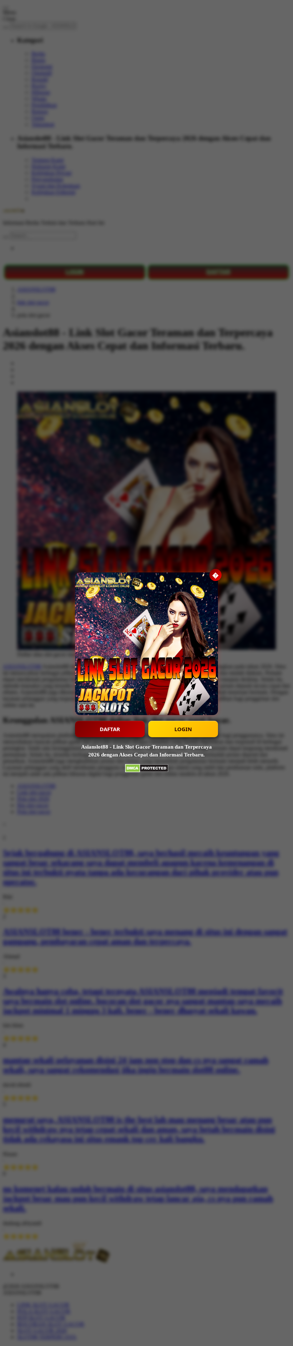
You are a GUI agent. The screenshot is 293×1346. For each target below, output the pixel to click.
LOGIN (183, 729)
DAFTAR (110, 729)
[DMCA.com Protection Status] (146, 769)
